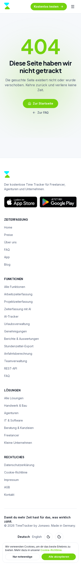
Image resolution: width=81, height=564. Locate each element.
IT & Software (13, 420)
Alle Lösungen (13, 398)
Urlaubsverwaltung (17, 324)
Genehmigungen (15, 331)
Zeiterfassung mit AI (17, 309)
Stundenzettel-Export (18, 346)
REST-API (10, 368)
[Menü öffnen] (73, 6)
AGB (7, 487)
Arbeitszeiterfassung (18, 294)
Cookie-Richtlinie (51, 550)
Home (8, 227)
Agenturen (11, 413)
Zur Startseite (43, 103)
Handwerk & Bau (15, 405)
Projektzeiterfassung (18, 301)
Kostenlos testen (46, 6)
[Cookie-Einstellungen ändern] (59, 537)
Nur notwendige (22, 556)
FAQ (7, 249)
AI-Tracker (11, 316)
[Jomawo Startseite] (7, 7)
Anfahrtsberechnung (18, 353)
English (37, 536)
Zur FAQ (43, 112)
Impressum (11, 480)
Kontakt (9, 494)
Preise (8, 235)
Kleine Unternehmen (18, 442)
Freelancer (11, 435)
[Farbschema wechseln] (48, 537)
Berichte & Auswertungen (21, 338)
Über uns (10, 242)
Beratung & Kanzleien (19, 428)
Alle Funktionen (14, 286)
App (7, 257)
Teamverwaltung (15, 361)
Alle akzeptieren (59, 556)
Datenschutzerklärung (19, 465)
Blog (7, 264)
